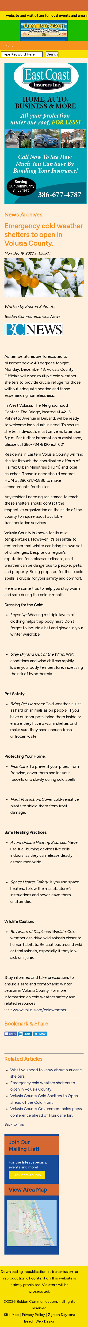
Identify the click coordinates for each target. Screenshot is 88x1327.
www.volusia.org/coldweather (39, 1010)
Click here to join (26, 1175)
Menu (8, 46)
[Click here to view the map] (33, 1245)
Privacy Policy (33, 1314)
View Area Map (28, 1189)
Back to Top (14, 1124)
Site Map (11, 1314)
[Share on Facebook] (10, 1036)
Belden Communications (38, 1301)
